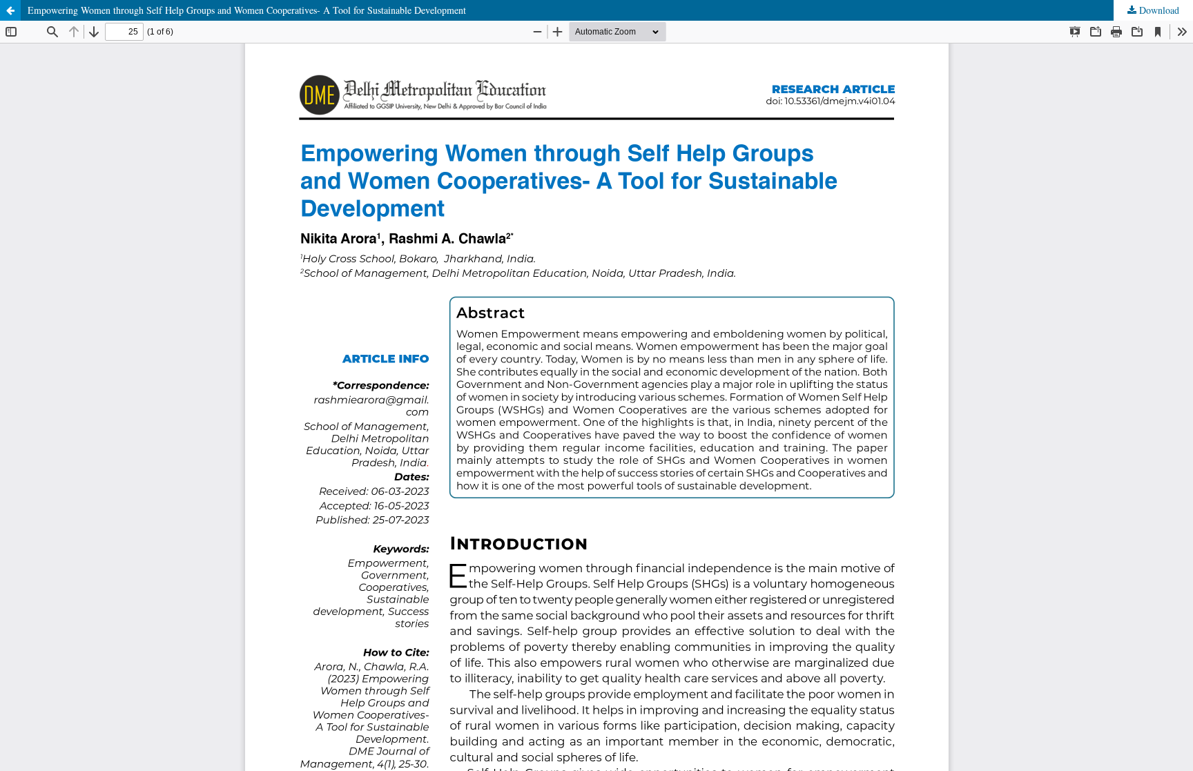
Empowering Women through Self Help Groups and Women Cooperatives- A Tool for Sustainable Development (247, 10)
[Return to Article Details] (10, 10)
